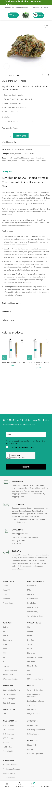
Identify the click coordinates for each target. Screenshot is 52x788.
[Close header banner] (49, 2)
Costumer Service (35, 581)
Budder (30, 631)
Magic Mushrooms (10, 765)
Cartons (30, 749)
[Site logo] (25, 15)
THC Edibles (31, 705)
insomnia (21, 160)
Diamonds (31, 653)
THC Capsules (8, 725)
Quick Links (8, 581)
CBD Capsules (8, 729)
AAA (4, 653)
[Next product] (48, 75)
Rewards (30, 594)
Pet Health (7, 747)
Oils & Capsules (10, 721)
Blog (5, 594)
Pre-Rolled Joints (10, 670)
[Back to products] (45, 75)
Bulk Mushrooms (9, 778)
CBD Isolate (31, 661)
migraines (30, 160)
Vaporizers (8, 685)
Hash (29, 674)
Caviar (29, 648)
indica (14, 160)
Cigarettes (32, 740)
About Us (6, 590)
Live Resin (31, 640)
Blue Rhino (21, 158)
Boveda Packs (32, 725)
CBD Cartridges (9, 703)
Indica (32, 153)
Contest (6, 598)
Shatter (30, 635)
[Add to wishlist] (22, 340)
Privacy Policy (32, 607)
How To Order (32, 598)
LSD (4, 714)
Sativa (5, 635)
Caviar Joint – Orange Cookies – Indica (38, 363)
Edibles (30, 685)
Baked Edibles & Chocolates (33, 695)
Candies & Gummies (35, 690)
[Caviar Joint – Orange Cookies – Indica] (38, 348)
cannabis (30, 158)
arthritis (13, 158)
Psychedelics (9, 710)
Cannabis (18, 153)
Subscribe (26, 467)
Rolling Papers (33, 734)
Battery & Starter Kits (11, 690)
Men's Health (8, 751)
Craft (5, 644)
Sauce (29, 644)
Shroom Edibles (9, 773)
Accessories (32, 721)
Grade (11, 75)
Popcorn (6, 666)
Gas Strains (7, 640)
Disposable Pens (9, 694)
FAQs (29, 590)
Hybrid (5, 631)
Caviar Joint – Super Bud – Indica (13, 362)
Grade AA (5, 117)
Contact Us (31, 585)
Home (4, 75)
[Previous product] (42, 75)
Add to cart (21, 136)
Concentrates (34, 623)
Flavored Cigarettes (35, 753)
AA (18, 75)
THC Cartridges (9, 698)
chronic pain (40, 158)
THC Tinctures (8, 734)
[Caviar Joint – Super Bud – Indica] (13, 348)
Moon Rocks (32, 666)
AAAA (5, 648)
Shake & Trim (8, 674)
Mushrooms (8, 760)
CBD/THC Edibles (33, 714)
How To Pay (31, 603)
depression (6, 160)
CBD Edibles (31, 709)
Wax (28, 627)
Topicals (6, 742)
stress (43, 160)
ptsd (37, 160)
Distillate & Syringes (35, 657)
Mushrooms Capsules (11, 769)
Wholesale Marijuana (11, 679)
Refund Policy (32, 611)
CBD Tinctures (8, 738)
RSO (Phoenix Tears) (35, 679)
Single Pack (31, 745)
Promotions (8, 603)
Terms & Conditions (35, 616)
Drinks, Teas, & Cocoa (35, 701)
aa (7, 158)
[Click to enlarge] (6, 66)
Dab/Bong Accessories (36, 729)
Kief (28, 670)
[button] (4, 357)
